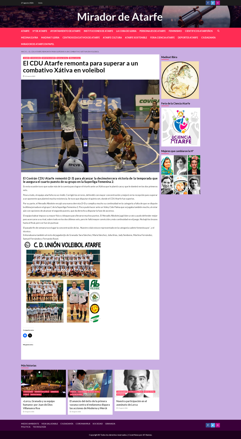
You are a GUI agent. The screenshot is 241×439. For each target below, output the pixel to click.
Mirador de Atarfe (120, 16)
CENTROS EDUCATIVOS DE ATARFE (81, 37)
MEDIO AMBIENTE (30, 423)
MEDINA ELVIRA (29, 37)
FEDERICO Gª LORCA (42, 392)
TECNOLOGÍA (39, 427)
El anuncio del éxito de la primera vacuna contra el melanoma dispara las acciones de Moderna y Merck (90, 405)
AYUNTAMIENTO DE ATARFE (65, 31)
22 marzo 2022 (30, 76)
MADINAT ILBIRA (50, 37)
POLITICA (25, 427)
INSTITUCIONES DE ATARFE (98, 31)
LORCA (26, 394)
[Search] (218, 31)
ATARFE (25, 31)
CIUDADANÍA (208, 37)
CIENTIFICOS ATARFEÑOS (199, 31)
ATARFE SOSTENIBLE (136, 37)
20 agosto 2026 (29, 411)
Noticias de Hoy (62, 58)
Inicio (40, 3)
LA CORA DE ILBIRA (126, 31)
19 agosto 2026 (123, 408)
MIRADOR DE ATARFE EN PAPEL (37, 44)
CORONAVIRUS (83, 423)
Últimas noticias (74, 58)
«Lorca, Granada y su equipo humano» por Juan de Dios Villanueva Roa (39, 405)
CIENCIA (73, 392)
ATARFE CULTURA (112, 37)
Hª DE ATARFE (40, 31)
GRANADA (54, 392)
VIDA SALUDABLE (76, 394)
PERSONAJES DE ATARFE (153, 31)
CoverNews (134, 435)
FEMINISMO (175, 31)
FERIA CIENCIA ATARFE (162, 37)
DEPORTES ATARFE (188, 37)
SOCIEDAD (121, 394)
